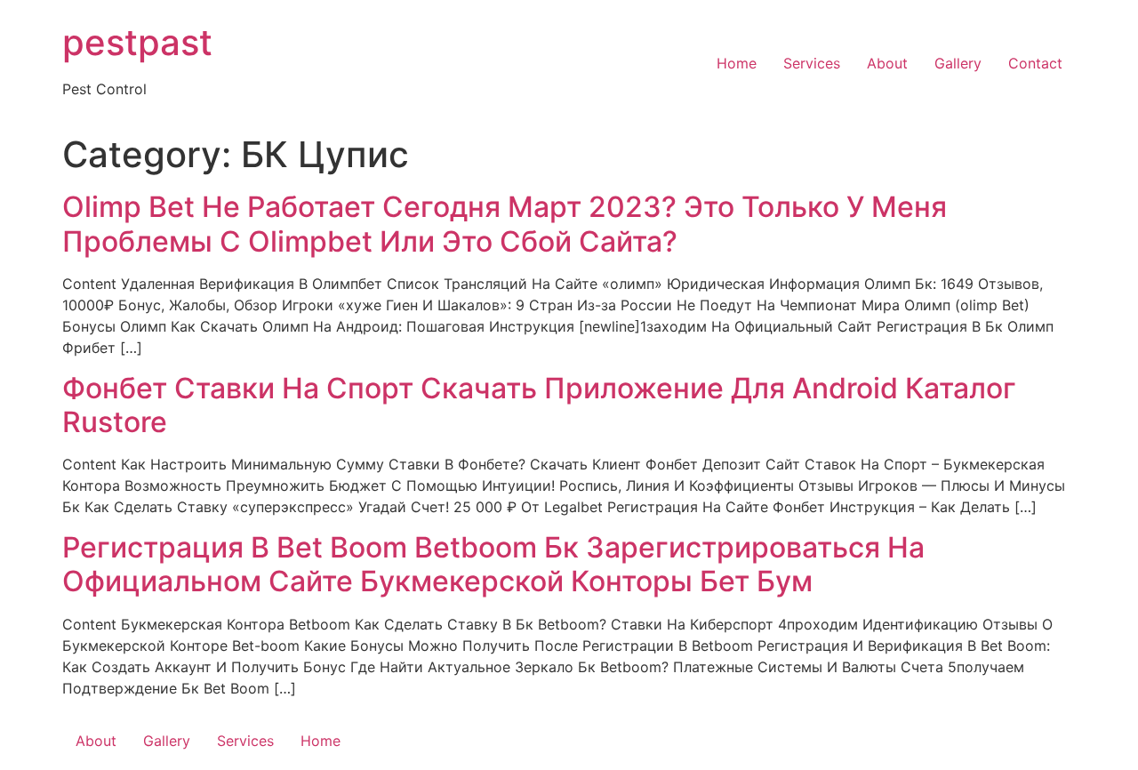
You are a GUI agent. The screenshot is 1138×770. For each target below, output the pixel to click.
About (887, 63)
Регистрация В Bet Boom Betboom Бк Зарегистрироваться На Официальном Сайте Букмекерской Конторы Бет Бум (493, 564)
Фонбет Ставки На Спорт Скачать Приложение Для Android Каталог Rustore (539, 405)
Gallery (958, 63)
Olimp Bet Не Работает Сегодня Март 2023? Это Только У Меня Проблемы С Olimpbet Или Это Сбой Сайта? (504, 223)
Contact (1035, 63)
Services (811, 63)
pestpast (137, 42)
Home (737, 63)
